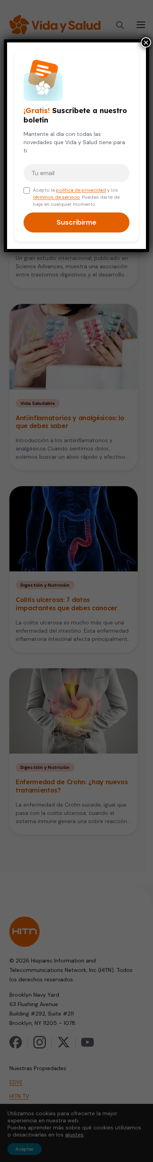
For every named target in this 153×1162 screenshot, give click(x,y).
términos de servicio (56, 197)
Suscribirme (76, 222)
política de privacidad (81, 190)
